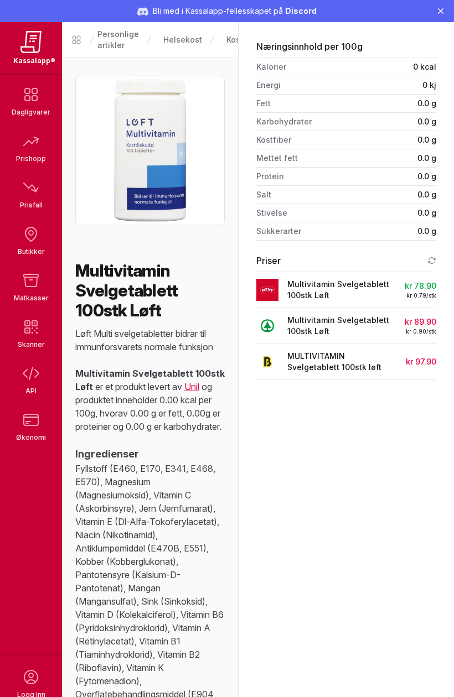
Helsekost (182, 39)
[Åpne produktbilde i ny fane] (150, 150)
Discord (301, 10)
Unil (191, 386)
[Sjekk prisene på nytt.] (431, 260)
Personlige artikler (118, 39)
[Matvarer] (76, 39)
